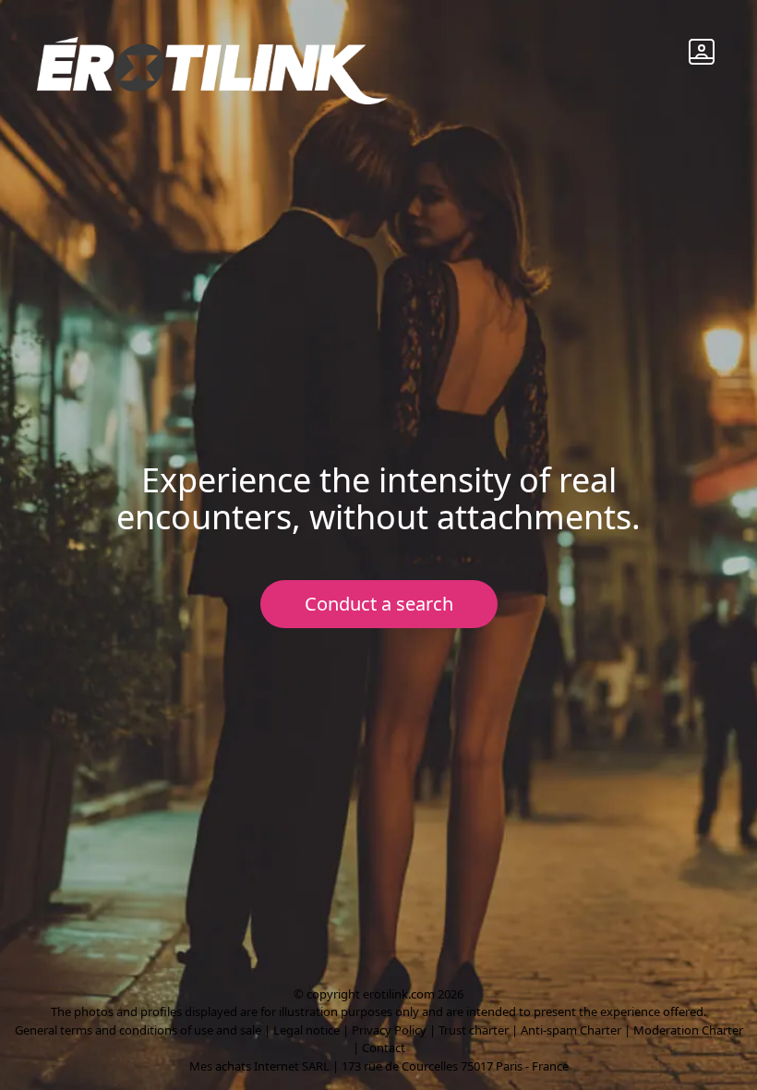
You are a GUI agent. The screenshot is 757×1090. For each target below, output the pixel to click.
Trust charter (474, 1030)
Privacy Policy (389, 1030)
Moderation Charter (688, 1030)
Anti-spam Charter (571, 1030)
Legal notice (306, 1030)
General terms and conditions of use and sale (138, 1030)
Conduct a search (379, 603)
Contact (383, 1047)
